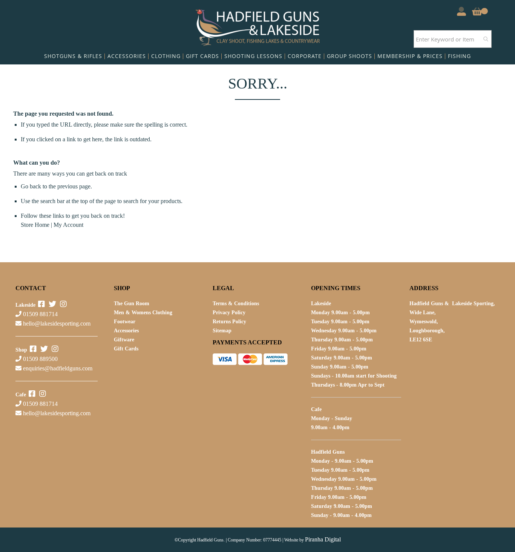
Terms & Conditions (236, 303)
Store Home (35, 225)
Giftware (124, 340)
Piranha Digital (323, 539)
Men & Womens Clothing (143, 312)
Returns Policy (229, 321)
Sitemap (222, 330)
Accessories (126, 330)
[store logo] (257, 26)
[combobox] (453, 39)
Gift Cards (126, 349)
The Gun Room (131, 303)
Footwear (124, 321)
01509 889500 (39, 359)
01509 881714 (39, 314)
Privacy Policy (229, 312)
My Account (68, 225)
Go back (31, 186)
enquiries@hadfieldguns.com (57, 368)
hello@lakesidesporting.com (56, 323)
